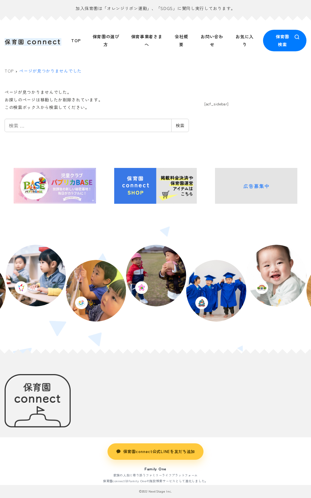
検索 (180, 125)
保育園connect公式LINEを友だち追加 (159, 451)
